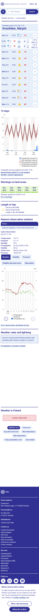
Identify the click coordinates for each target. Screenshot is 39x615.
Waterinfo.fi (5, 568)
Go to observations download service (15, 325)
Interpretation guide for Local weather (15, 172)
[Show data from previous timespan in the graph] (6, 319)
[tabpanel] (19, 293)
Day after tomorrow (11, 432)
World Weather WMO (8, 561)
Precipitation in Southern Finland (13, 346)
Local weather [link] (21, 18)
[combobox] (17, 12)
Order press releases (8, 542)
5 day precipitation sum (13, 440)
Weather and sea (7, 18)
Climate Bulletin (6, 556)
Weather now (13, 428)
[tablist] (19, 260)
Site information (6, 537)
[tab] (5, 257)
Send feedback (6, 532)
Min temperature (20, 436)
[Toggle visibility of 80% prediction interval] (28, 160)
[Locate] (3, 11)
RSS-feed (4, 535)
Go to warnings (6, 197)
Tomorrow (26, 428)
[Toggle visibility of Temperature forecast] (27, 166)
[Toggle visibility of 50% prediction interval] (28, 162)
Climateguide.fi (6, 554)
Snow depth (30, 440)
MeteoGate (5, 563)
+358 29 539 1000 (7, 523)
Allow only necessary (19, 604)
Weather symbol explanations (12, 175)
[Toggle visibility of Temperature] (16, 315)
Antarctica (4, 571)
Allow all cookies (19, 609)
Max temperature (28, 432)
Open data (4, 566)
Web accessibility (7, 540)
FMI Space (4, 558)
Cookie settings (6, 545)
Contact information (7, 530)
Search (32, 12)
